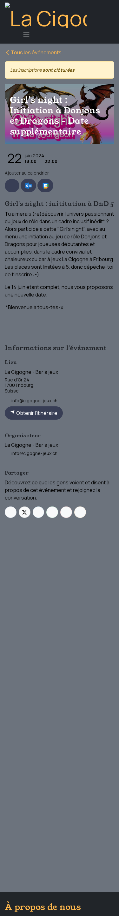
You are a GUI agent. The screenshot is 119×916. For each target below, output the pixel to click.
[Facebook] (11, 512)
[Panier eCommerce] (11, 34)
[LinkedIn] (38, 512)
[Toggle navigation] (26, 34)
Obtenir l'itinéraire (36, 413)
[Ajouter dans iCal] (12, 185)
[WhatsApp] (52, 512)
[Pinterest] (66, 512)
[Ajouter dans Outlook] (28, 186)
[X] (24, 512)
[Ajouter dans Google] (45, 186)
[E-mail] (80, 512)
